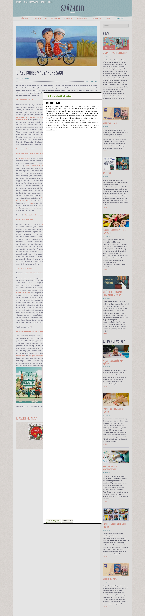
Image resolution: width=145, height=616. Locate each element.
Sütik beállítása (67, 521)
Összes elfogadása (53, 521)
